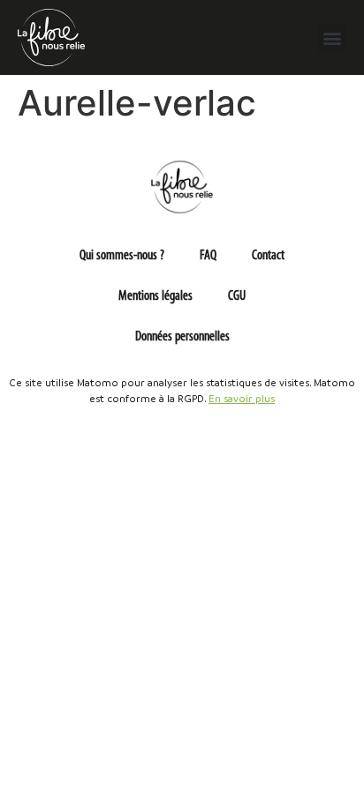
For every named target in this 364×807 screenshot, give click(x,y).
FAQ (208, 256)
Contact (268, 256)
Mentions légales (155, 296)
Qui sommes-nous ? (122, 256)
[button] (331, 37)
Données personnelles (182, 337)
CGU (237, 296)
